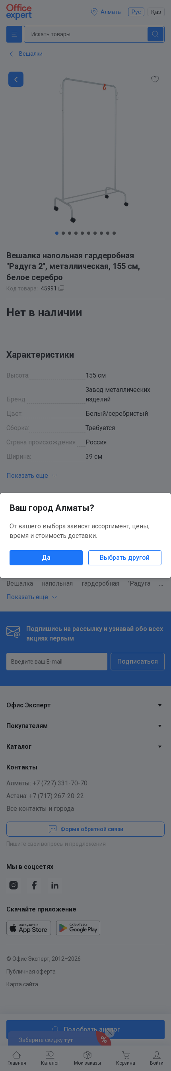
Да (46, 557)
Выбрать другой (125, 557)
